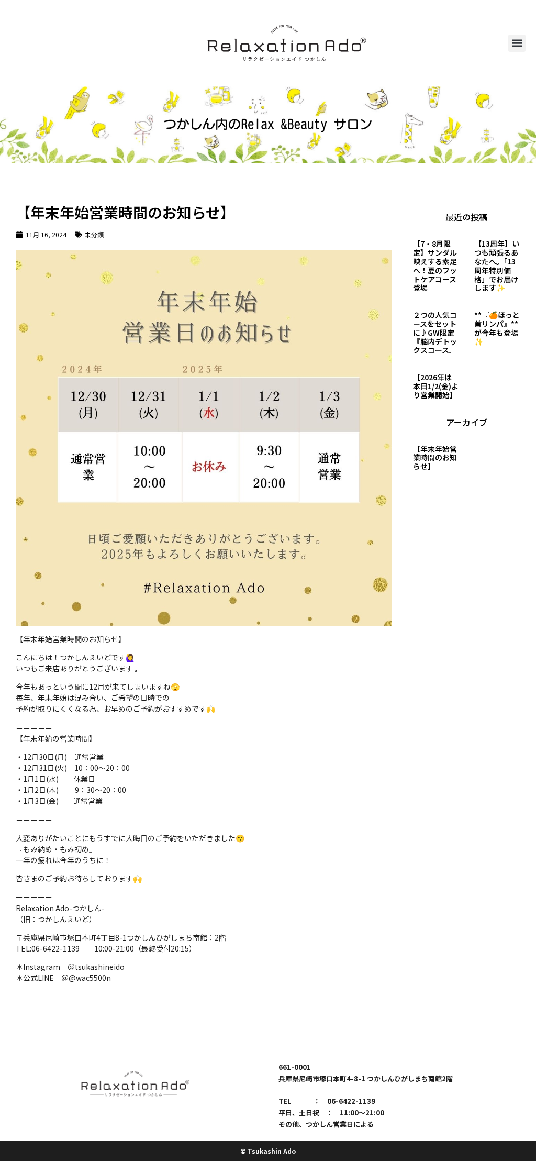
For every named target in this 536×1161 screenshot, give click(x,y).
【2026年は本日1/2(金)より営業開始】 (436, 386)
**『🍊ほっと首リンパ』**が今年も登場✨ (497, 327)
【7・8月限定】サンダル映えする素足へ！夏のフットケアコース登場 (435, 265)
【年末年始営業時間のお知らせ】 (435, 458)
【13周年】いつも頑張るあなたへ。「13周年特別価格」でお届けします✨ (496, 265)
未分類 (94, 234)
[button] (517, 43)
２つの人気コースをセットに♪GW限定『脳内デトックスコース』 (435, 332)
